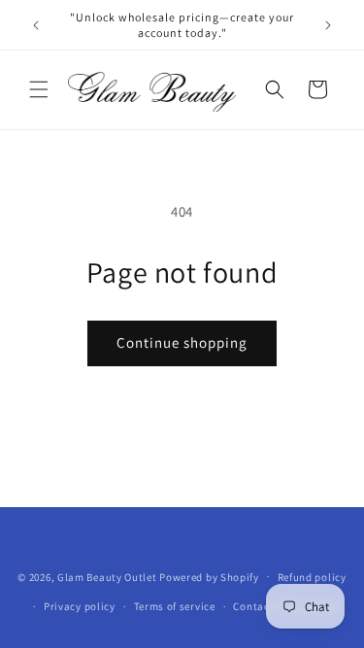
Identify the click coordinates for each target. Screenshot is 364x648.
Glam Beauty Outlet (107, 576)
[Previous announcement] (36, 25)
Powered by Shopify (209, 576)
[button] (38, 89)
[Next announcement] (328, 25)
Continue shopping (182, 342)
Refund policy (312, 577)
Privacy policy (80, 606)
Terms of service (174, 606)
